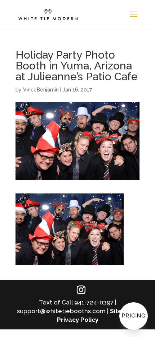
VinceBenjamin (41, 90)
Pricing (133, 315)
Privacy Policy (77, 319)
